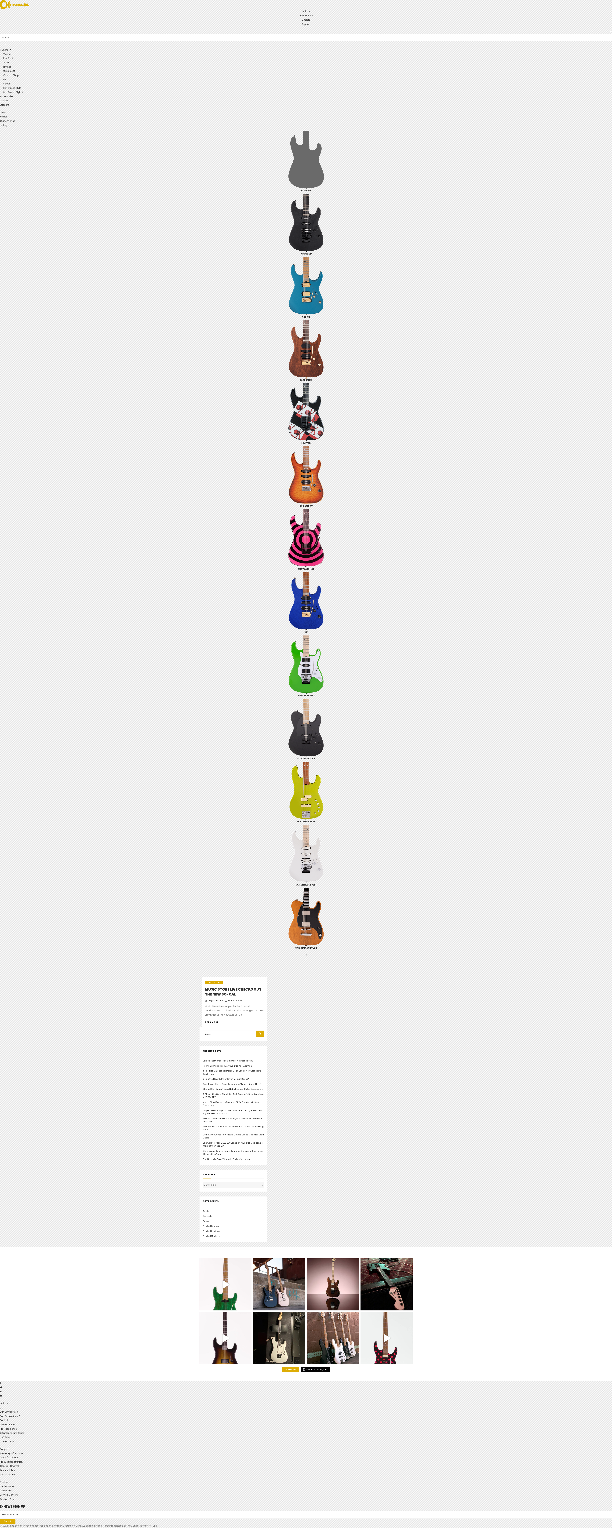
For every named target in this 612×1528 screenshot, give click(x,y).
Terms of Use (7, 1474)
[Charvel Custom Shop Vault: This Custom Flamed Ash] (225, 1284)
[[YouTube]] (1, 1391)
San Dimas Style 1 (9, 1411)
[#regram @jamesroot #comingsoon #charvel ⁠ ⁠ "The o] (279, 1338)
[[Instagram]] (1, 1395)
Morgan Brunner (215, 1000)
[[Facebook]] (0, 1383)
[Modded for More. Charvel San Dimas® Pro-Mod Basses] (333, 1338)
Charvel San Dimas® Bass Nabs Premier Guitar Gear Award (233, 1088)
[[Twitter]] (1, 1387)
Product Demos (211, 1226)
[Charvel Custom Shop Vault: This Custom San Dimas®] (225, 1338)
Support (306, 24)
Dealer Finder (7, 1486)
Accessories (306, 15)
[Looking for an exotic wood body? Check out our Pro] (387, 1284)
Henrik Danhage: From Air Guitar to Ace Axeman (227, 1065)
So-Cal (4, 1420)
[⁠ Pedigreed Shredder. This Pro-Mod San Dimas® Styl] (333, 1284)
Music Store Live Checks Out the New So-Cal (233, 992)
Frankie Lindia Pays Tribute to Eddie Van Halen (226, 1159)
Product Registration (11, 1461)
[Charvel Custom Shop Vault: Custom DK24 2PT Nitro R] (387, 1338)
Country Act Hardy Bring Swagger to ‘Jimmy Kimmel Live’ (232, 1084)
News (3, 112)
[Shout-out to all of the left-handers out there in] (279, 1284)
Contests (207, 1216)
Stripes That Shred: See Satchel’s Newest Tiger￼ (228, 1060)
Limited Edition (8, 1424)
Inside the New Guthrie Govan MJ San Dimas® (226, 1078)
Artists (3, 116)
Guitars (306, 11)
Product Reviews (214, 983)
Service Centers (9, 1494)
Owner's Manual (9, 1457)
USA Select (6, 1437)
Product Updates (211, 1236)
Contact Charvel (9, 1466)
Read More (213, 1022)
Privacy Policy (7, 1470)
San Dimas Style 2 (10, 1416)
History (3, 125)
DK (1, 1407)
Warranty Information (12, 1453)
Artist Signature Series (12, 1433)
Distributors (6, 1490)
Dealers (306, 19)
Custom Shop (7, 121)
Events (206, 1221)
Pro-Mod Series (8, 1428)
